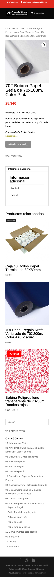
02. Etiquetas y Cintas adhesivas (21, 457)
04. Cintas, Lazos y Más (17, 498)
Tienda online (18, 28)
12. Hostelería (12, 546)
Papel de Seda (32, 32)
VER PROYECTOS (15, 431)
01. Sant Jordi (12, 536)
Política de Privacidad (36, 565)
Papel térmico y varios (18, 527)
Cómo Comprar (28, 569)
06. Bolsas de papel (15, 461)
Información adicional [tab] (19, 169)
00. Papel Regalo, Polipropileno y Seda (24, 503)
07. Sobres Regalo (14, 466)
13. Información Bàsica (16, 443)
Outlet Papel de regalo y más (21, 512)
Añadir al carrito (18, 144)
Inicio (7, 28)
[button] (43, 44)
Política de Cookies (15, 565)
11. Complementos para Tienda (21, 532)
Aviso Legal (14, 569)
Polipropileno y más (17, 517)
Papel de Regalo (15, 507)
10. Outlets (10, 541)
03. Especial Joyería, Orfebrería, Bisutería (26, 485)
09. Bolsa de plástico (15, 471)
